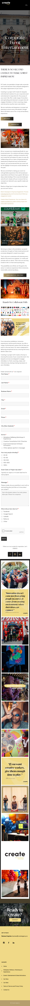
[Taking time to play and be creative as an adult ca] (15, 799)
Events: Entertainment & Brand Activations (14, 975)
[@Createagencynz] (15, 554)
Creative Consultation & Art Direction (15, 441)
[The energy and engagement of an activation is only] (15, 743)
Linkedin (6, 516)
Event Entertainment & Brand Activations (12, 444)
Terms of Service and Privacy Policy (13, 986)
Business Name (6, 391)
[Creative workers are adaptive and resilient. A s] (15, 771)
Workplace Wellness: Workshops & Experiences (12, 971)
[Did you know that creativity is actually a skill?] (15, 574)
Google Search (8, 514)
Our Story (5, 979)
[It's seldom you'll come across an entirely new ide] (15, 603)
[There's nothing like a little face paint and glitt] (15, 715)
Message (4, 482)
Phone (3, 417)
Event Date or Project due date (11, 469)
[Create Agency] (10, 554)
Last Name (5, 382)
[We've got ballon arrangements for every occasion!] (15, 883)
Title (3, 400)
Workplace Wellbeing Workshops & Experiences (14, 438)
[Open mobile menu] (26, 5)
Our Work (5, 982)
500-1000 (6, 462)
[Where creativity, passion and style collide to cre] (15, 855)
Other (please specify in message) (14, 448)
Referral (6, 519)
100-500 (6, 460)
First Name (5, 374)
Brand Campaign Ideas (12, 224)
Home (5, 966)
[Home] (6, 5)
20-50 (5, 455)
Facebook (6, 511)
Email (3, 408)
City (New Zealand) (8, 426)
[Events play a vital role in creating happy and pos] (15, 631)
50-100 (5, 457)
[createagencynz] (20, 554)
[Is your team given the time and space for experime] (15, 659)
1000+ (5, 465)
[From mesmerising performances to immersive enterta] (15, 687)
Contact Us (6, 990)
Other (5, 521)
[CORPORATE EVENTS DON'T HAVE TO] (15, 827)
